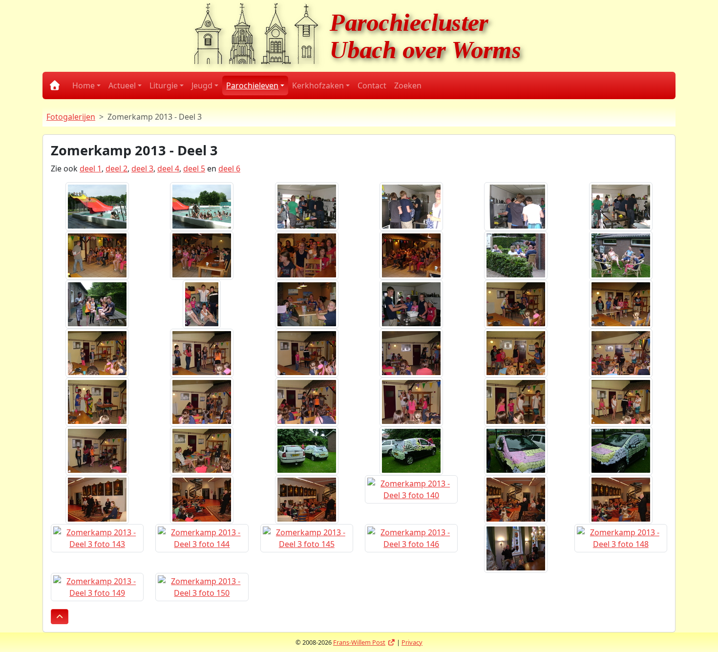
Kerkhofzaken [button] (318, 85)
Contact (372, 85)
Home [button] (83, 85)
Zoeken (408, 85)
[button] (59, 616)
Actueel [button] (122, 85)
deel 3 (142, 168)
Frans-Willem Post (364, 642)
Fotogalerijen (70, 116)
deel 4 (168, 168)
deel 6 (229, 168)
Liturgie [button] (163, 85)
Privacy (411, 642)
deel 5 (194, 168)
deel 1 (91, 168)
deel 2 (116, 168)
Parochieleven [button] (252, 85)
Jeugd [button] (201, 85)
